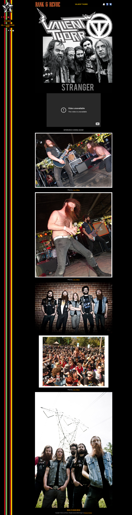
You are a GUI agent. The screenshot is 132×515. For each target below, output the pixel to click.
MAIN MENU (7, 21)
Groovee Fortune (88, 512)
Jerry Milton (76, 190)
